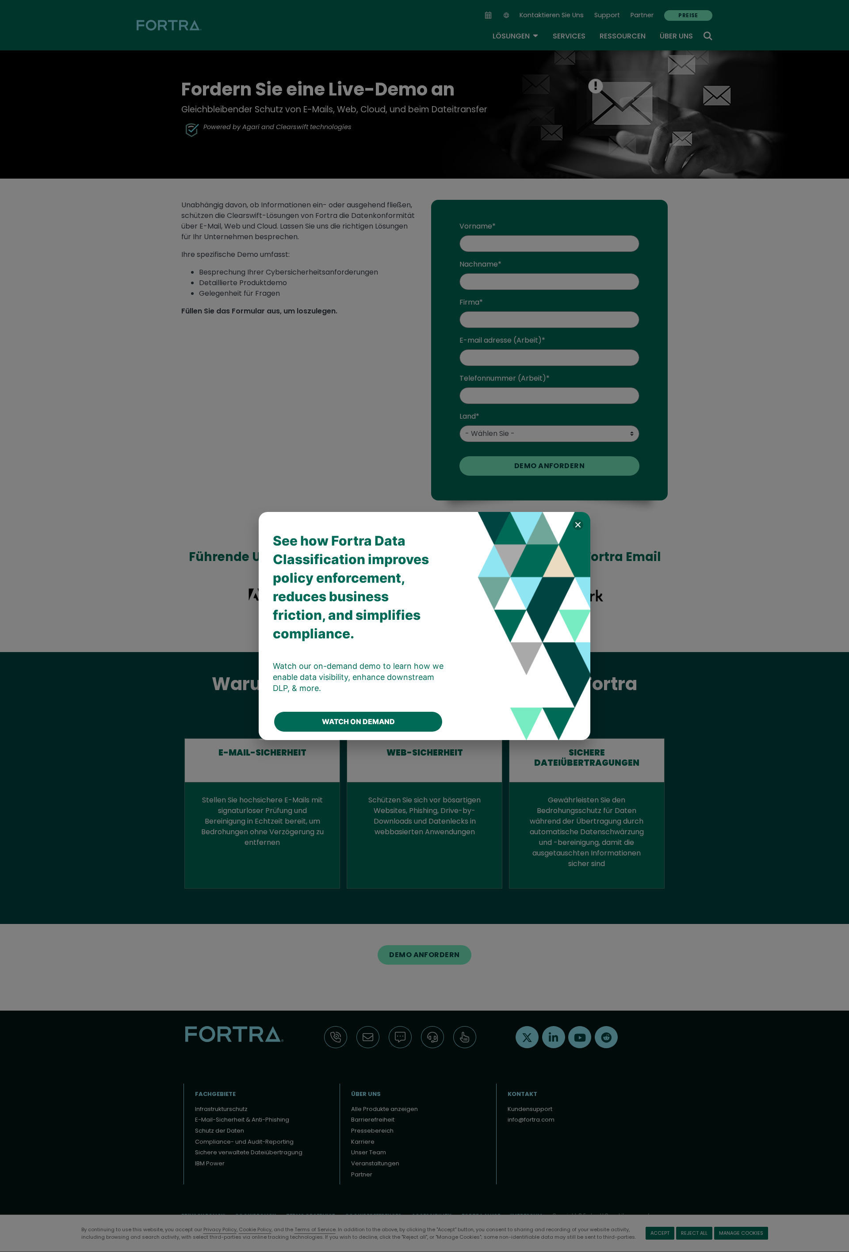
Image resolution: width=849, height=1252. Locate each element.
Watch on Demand (358, 721)
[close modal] (578, 524)
